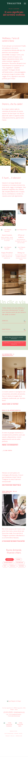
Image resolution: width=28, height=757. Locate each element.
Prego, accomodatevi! (10, 445)
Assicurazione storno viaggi (13, 733)
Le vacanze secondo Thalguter (13, 541)
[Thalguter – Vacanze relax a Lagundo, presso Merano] (14, 3)
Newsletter (13, 731)
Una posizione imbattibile (11, 485)
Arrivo (5, 321)
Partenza (6, 329)
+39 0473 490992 (8, 712)
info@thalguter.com (19, 712)
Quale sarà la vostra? (10, 404)
